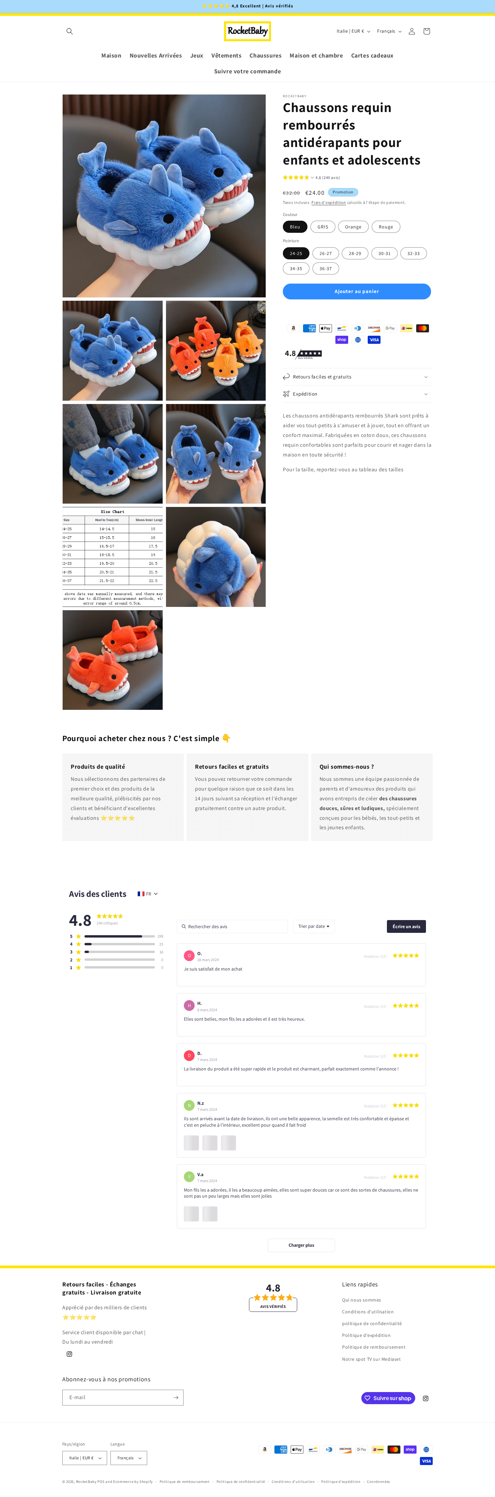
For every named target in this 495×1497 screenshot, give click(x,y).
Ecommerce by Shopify (133, 1481)
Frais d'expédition (328, 202)
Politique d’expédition (340, 1481)
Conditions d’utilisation (293, 1481)
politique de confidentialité (372, 1323)
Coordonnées (378, 1481)
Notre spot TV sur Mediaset (371, 1359)
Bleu (295, 227)
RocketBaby (86, 1481)
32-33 (413, 253)
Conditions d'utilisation (368, 1312)
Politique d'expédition (366, 1335)
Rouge (386, 227)
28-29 (355, 253)
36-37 (326, 268)
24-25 (296, 253)
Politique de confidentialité (241, 1481)
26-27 (326, 253)
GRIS (323, 227)
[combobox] (314, 926)
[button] (69, 31)
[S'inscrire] (175, 1397)
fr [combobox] (148, 894)
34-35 (296, 268)
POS (100, 1481)
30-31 (384, 253)
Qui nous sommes (361, 1300)
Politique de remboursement (374, 1347)
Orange (353, 227)
